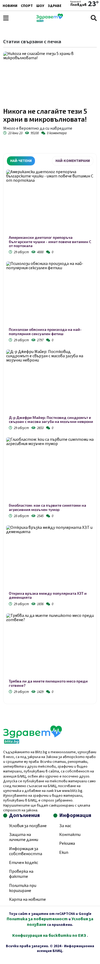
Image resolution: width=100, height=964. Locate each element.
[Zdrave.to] (49, 20)
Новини (10, 6)
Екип (63, 852)
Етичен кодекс (23, 863)
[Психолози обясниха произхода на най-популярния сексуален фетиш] (50, 294)
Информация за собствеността (25, 851)
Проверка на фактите (21, 873)
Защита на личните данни (23, 837)
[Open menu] (6, 18)
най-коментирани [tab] (72, 161)
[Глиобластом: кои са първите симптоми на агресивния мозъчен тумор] (50, 470)
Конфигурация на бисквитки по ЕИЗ (49, 935)
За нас (65, 826)
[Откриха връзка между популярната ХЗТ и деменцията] (50, 558)
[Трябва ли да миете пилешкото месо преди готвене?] (50, 646)
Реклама (67, 843)
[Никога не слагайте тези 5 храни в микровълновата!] (50, 77)
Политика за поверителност (37, 919)
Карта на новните (27, 899)
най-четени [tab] (21, 161)
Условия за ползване (28, 826)
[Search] (94, 18)
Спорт (27, 6)
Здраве (54, 6)
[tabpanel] (50, 433)
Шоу (40, 6)
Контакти (70, 835)
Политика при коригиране (22, 888)
